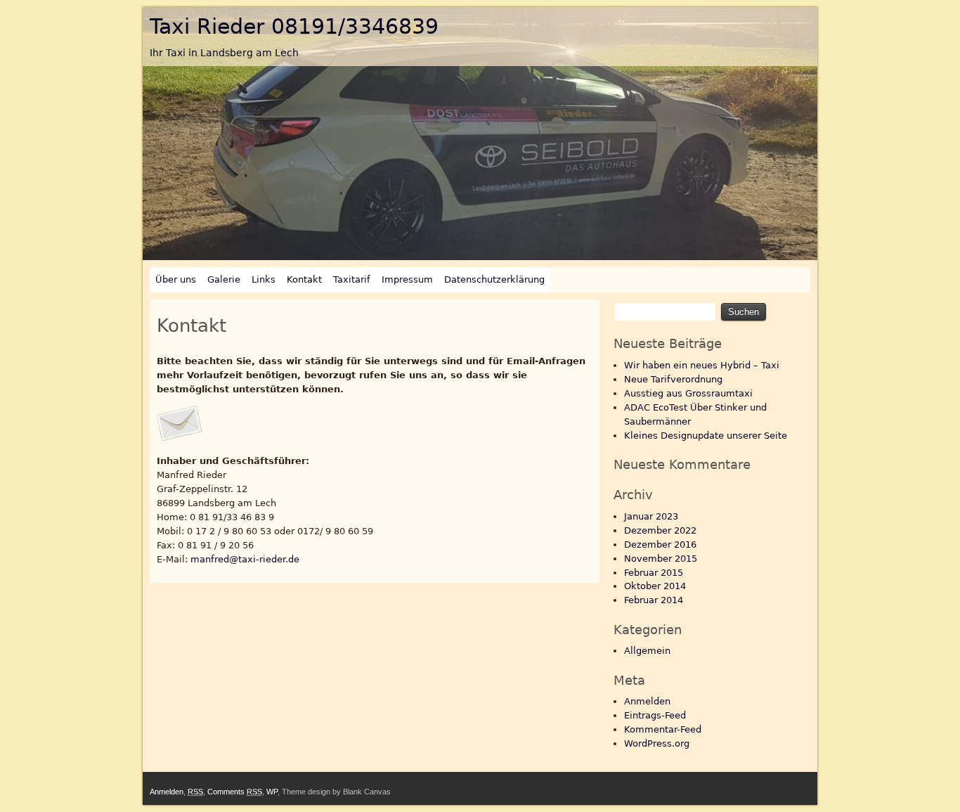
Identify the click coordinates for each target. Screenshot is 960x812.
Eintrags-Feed (655, 715)
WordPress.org (656, 743)
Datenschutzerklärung (494, 279)
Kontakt (304, 279)
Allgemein (647, 650)
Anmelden (647, 701)
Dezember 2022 (660, 530)
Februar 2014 (653, 600)
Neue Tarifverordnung (673, 379)
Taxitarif (351, 279)
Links (263, 279)
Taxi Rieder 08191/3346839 (294, 26)
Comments (234, 791)
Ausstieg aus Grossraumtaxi (688, 393)
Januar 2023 (651, 516)
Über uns (175, 279)
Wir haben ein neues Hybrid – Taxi (701, 365)
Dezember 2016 (660, 544)
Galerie (223, 279)
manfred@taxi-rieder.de (244, 559)
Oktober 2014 (655, 586)
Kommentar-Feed (662, 729)
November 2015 (660, 558)
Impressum (407, 279)
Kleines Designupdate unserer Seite (705, 435)
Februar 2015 (653, 572)
